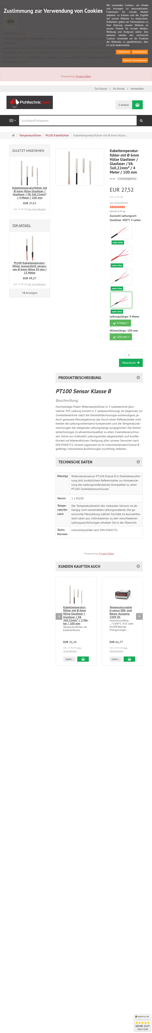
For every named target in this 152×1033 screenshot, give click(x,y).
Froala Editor (83, 76)
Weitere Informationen (135, 60)
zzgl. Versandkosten (119, 202)
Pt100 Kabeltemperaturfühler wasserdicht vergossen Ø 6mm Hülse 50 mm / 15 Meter (29, 268)
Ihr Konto (119, 88)
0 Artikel (124, 105)
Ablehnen (123, 51)
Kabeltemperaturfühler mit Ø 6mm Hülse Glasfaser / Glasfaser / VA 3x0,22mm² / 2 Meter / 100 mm (75, 615)
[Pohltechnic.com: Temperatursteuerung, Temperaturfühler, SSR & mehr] (29, 102)
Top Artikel (21, 225)
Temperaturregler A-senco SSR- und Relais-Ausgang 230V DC (121, 612)
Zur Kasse (101, 88)
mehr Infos (118, 242)
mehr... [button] (69, 659)
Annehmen (139, 51)
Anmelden (137, 88)
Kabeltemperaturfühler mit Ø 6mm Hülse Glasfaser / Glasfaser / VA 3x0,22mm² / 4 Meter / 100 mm (29, 193)
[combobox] (120, 323)
